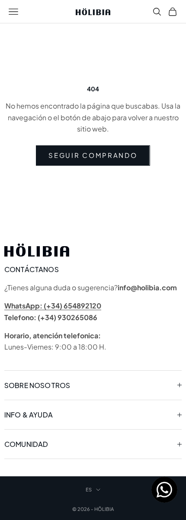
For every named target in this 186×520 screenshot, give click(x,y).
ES (89, 489)
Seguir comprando (92, 155)
